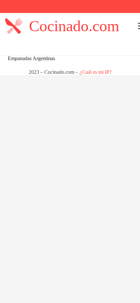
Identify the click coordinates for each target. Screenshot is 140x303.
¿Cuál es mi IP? (95, 72)
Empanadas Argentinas (31, 58)
